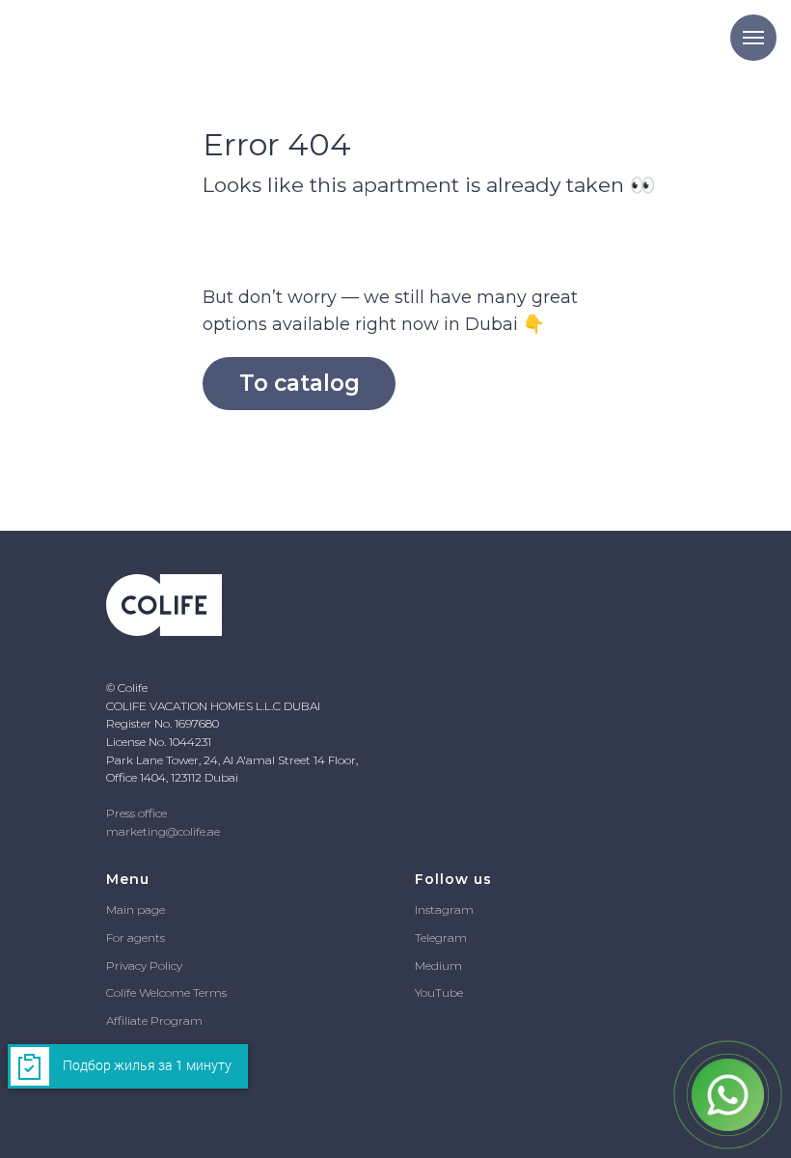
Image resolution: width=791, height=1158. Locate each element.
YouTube (439, 992)
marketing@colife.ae (163, 831)
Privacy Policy (144, 965)
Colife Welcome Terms (166, 992)
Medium (438, 965)
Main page (135, 909)
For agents (135, 937)
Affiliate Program (154, 1020)
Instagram (444, 909)
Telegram (441, 937)
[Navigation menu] (753, 37)
